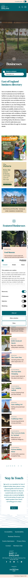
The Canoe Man (16, 357)
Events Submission (8, 541)
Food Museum (9, 252)
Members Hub (17, 546)
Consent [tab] (5, 264)
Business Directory (14, 536)
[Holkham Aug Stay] (14, 174)
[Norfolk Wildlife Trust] (14, 147)
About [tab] (23, 264)
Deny (14, 323)
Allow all (14, 313)
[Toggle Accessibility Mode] (24, 1)
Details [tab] (14, 264)
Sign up (13, 508)
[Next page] (18, 465)
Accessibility (8, 532)
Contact (8, 546)
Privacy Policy (21, 541)
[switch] (24, 296)
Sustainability (19, 532)
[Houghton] (14, 200)
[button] (25, 7)
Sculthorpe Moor (17, 419)
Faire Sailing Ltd (16, 404)
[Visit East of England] (5, 7)
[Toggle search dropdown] (22, 7)
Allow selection (14, 318)
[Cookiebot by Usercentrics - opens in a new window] (19, 261)
